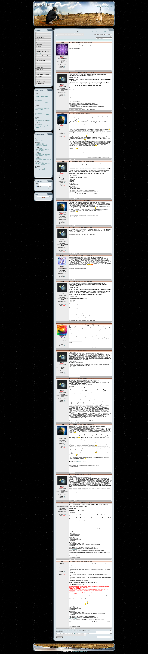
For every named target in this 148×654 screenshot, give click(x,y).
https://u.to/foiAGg (73, 549)
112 (72, 633)
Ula (62, 323)
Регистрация (103, 6)
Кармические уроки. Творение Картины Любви (41, 169)
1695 (91, 561)
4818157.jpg (79, 461)
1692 (93, 424)
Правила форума (96, 31)
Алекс (62, 42)
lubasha (62, 255)
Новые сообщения (82, 31)
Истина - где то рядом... (41, 106)
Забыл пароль (40, 188)
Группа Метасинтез (40, 143)
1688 (91, 281)
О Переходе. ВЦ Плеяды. (40, 159)
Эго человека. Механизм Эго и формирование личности (42, 174)
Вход (108, 6)
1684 (93, 161)
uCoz (85, 651)
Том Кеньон (38, 138)
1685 (90, 200)
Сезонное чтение (39, 94)
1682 (93, 72)
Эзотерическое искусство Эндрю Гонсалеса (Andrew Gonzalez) (42, 126)
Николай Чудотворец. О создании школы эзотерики (42, 155)
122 (82, 633)
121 (80, 633)
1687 (91, 255)
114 (76, 633)
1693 (90, 474)
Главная (98, 6)
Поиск (102, 31)
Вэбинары (71, 630)
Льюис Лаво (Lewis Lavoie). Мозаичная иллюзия (41, 102)
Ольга (62, 113)
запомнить (39, 186)
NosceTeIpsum (39, 148)
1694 (91, 502)
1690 (93, 350)
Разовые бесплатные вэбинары (80, 630)
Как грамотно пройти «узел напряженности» (41, 145)
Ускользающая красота (40, 114)
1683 (91, 113)
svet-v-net (62, 72)
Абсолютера (38, 153)
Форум (57, 630)
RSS (111, 6)
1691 (93, 378)
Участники (89, 31)
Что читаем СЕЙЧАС (40, 96)
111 (71, 633)
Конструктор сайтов (78, 651)
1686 (91, 227)
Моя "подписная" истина (40, 120)
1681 (91, 42)
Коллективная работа (63, 630)
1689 (93, 323)
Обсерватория (39, 100)
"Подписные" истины (40, 118)
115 (77, 633)
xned (62, 502)
